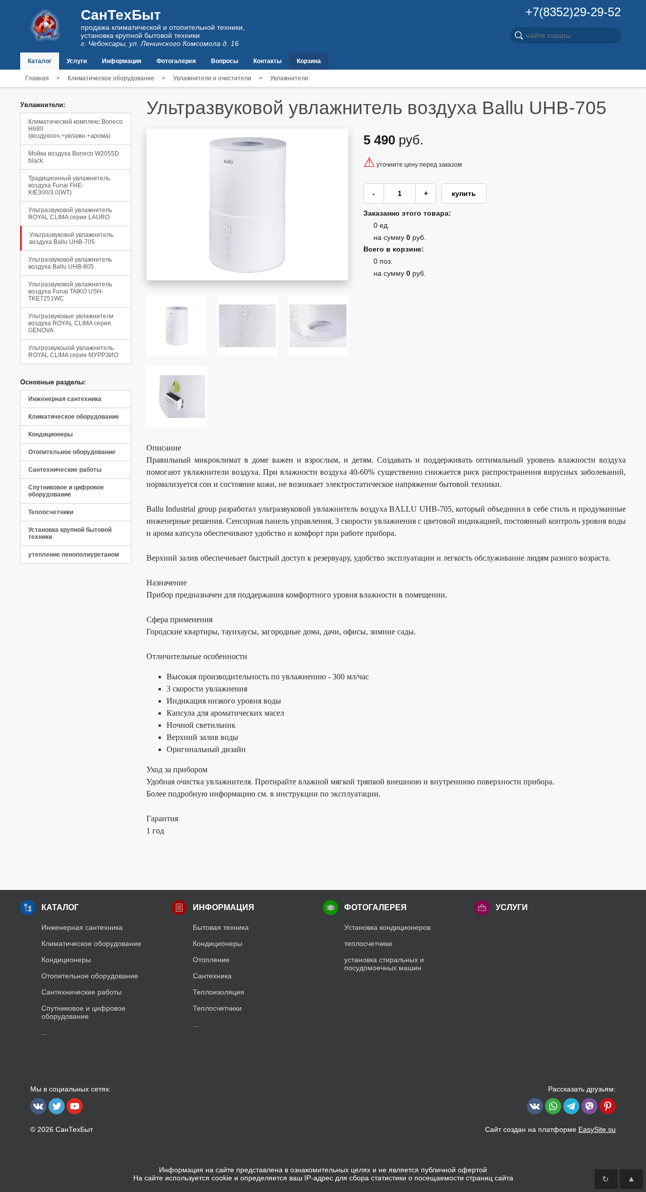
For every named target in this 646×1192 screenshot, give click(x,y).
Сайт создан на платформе (550, 1129)
